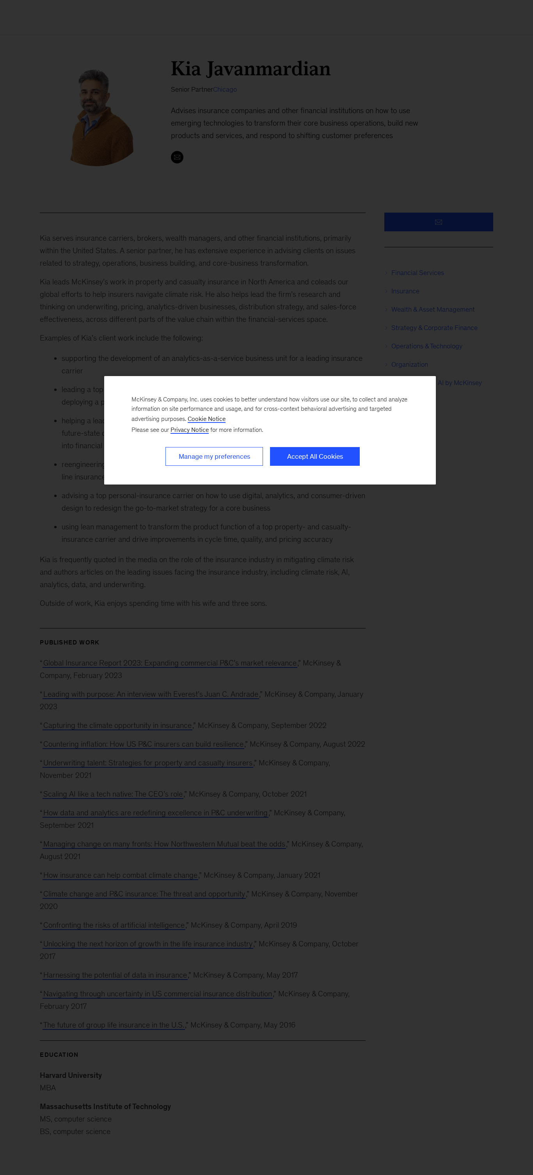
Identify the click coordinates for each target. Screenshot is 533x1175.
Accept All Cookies (315, 456)
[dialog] (270, 430)
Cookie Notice (207, 418)
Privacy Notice (190, 429)
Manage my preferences (214, 456)
